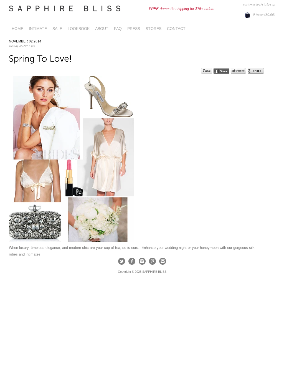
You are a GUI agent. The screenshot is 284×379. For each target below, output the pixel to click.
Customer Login (253, 4)
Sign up (270, 4)
